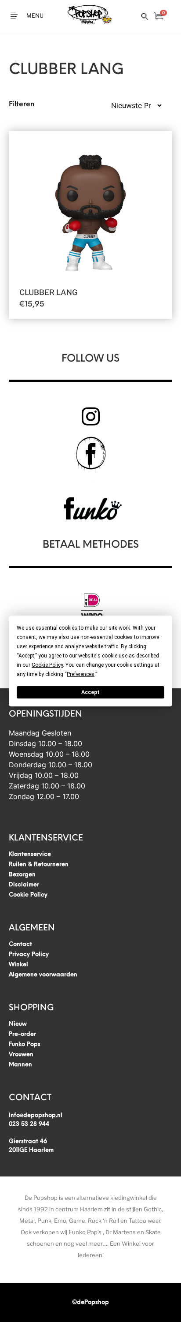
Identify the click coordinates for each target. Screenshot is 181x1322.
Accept (90, 692)
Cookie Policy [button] (47, 665)
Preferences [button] (80, 674)
